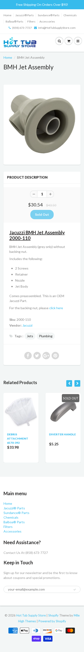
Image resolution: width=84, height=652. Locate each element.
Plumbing (45, 336)
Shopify (53, 615)
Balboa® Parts (14, 21)
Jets (30, 336)
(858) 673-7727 (22, 27)
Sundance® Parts (49, 15)
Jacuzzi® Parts (24, 15)
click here (56, 308)
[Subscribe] (74, 589)
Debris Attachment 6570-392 (17, 438)
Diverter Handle (62, 434)
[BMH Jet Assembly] (42, 124)
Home (7, 15)
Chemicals (70, 15)
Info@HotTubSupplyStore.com (57, 27)
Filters (31, 21)
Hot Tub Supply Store (31, 615)
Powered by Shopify (52, 621)
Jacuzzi (27, 325)
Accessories (47, 21)
